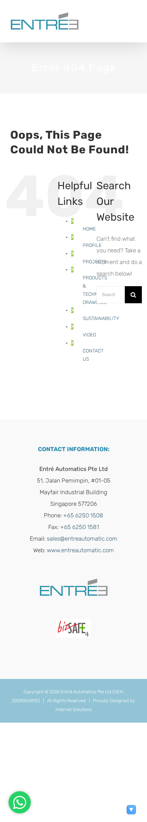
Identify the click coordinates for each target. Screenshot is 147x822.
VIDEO (89, 335)
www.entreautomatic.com (80, 550)
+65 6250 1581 (79, 527)
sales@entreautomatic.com (82, 538)
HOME (89, 229)
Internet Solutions (73, 709)
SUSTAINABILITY (101, 318)
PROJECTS (94, 262)
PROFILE (92, 245)
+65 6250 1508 (83, 515)
